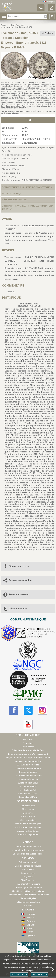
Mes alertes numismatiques (28, 823)
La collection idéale (28, 790)
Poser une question (19, 594)
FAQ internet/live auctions (28, 884)
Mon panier (28, 813)
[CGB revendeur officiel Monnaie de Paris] (28, 680)
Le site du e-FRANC (28, 786)
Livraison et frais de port (28, 831)
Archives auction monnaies (28, 761)
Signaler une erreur (19, 566)
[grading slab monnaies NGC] (28, 665)
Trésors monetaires (28, 772)
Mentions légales (28, 898)
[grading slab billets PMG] (28, 695)
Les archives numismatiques (28, 775)
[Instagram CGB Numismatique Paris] (42, 710)
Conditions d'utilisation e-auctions (28, 891)
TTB (28, 119)
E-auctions (28, 743)
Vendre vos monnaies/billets (28, 846)
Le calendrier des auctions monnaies (28, 850)
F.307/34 (7, 209)
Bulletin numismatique (28, 783)
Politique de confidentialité (28, 902)
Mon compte (28, 809)
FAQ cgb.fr (28, 876)
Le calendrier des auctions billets (28, 854)
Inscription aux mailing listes (28, 827)
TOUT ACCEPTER (19, 974)
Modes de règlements (28, 834)
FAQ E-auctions (28, 880)
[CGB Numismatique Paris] (7, 11)
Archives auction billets (28, 765)
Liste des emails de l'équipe (28, 866)
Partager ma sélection (20, 580)
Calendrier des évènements (28, 768)
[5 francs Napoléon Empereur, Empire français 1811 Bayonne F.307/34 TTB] (28, 78)
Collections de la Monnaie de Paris (28, 750)
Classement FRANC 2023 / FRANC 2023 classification (27, 206)
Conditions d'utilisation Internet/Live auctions (28, 894)
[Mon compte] (51, 10)
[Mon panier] (41, 10)
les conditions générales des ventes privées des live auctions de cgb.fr (28, 94)
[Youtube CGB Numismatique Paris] (28, 724)
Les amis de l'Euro (28, 797)
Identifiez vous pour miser (43, 84)
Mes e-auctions (28, 816)
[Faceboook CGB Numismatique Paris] (13, 710)
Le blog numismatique (28, 779)
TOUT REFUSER (39, 974)
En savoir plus (28, 971)
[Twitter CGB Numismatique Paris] (28, 710)
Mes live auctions (28, 820)
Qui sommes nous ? (28, 862)
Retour (49, 33)
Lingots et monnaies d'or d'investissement (28, 754)
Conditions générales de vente (28, 887)
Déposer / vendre (18, 608)
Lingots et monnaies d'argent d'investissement (28, 757)
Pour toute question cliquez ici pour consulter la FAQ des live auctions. (28, 107)
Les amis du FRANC (28, 793)
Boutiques (28, 739)
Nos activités (28, 869)
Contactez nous (28, 805)
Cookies (28, 905)
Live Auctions (28, 746)
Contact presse (28, 873)
